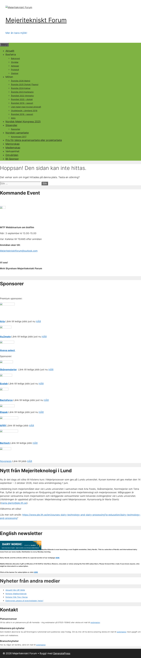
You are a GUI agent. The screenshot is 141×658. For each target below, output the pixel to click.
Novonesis (6, 461)
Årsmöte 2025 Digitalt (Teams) (24, 84)
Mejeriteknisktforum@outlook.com (19, 250)
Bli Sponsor (12, 158)
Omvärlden (12, 155)
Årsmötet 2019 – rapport (22, 103)
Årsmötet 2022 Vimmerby (22, 95)
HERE (57, 558)
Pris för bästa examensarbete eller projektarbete (34, 140)
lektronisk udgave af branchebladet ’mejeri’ (25, 601)
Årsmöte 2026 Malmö (20, 81)
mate (8, 336)
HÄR (38, 321)
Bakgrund (15, 58)
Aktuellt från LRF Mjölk (15, 590)
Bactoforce (6, 400)
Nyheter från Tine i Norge (17, 597)
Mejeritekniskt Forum (36, 20)
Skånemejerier (8, 369)
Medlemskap (13, 147)
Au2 (2, 336)
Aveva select (7, 350)
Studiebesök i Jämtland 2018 (24, 110)
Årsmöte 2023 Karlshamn (22, 92)
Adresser (15, 66)
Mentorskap (13, 143)
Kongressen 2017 (18, 136)
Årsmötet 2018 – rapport (22, 114)
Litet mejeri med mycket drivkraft (26, 107)
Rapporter (15, 129)
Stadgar (14, 73)
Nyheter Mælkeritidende (16, 594)
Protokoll (15, 69)
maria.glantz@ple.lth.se (14, 503)
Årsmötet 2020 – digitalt (22, 99)
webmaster (95, 622)
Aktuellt (10, 50)
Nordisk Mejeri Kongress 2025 (23, 121)
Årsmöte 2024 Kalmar (20, 88)
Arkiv (13, 118)
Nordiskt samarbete (17, 132)
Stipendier (11, 125)
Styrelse (14, 62)
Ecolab (4, 383)
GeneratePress (61, 653)
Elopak (4, 412)
